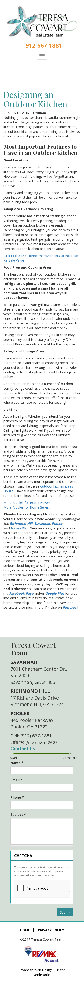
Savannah (42, 523)
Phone (17, 797)
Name (16, 763)
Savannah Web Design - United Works (42, 972)
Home (25, 930)
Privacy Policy (51, 930)
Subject (18, 814)
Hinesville (18, 528)
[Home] (42, 21)
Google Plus (54, 593)
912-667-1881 (44, 45)
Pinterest (70, 607)
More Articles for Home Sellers (27, 507)
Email (16, 780)
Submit (65, 912)
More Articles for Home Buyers (27, 502)
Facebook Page (21, 593)
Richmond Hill (21, 523)
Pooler (57, 523)
